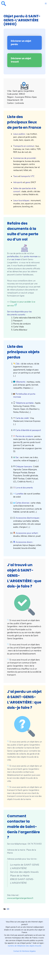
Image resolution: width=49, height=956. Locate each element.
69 (8, 909)
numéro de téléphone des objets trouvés (24, 946)
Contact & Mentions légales (24, 951)
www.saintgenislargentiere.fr (20, 898)
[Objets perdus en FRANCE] (3, 3)
